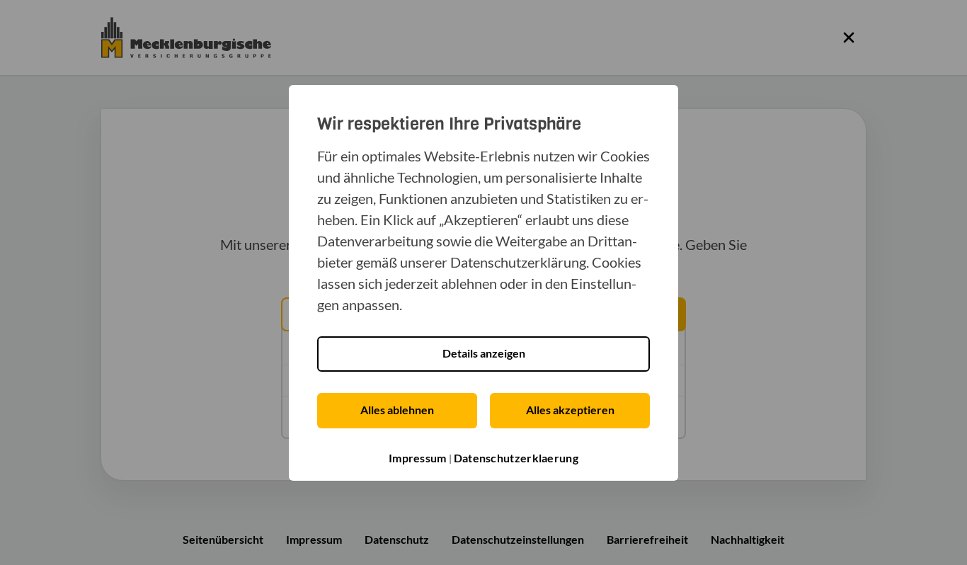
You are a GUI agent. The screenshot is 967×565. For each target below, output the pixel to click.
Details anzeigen (483, 353)
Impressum (418, 457)
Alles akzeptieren (570, 409)
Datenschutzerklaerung (516, 457)
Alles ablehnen (397, 409)
